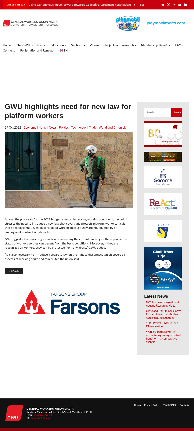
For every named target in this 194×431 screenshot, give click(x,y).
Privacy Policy (151, 405)
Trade (93, 127)
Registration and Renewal (37, 50)
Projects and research (119, 45)
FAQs (179, 45)
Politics (64, 127)
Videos (94, 45)
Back (14, 271)
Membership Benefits (155, 45)
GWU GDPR (169, 405)
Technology (79, 127)
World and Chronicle (113, 127)
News (41, 45)
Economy (29, 127)
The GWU (23, 45)
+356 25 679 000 (41, 418)
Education (57, 45)
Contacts (9, 50)
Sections (77, 45)
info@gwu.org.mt (43, 415)
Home (7, 45)
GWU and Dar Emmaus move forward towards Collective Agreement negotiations (70, 4)
